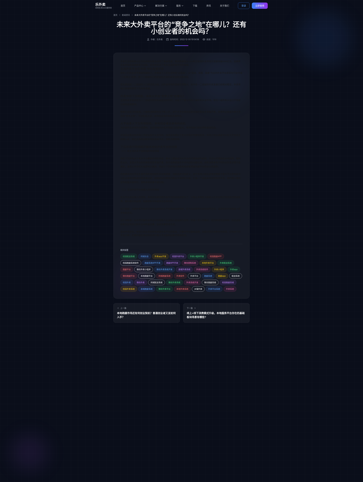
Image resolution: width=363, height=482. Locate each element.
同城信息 (145, 256)
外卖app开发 (160, 256)
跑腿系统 (208, 276)
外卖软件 (180, 276)
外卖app (234, 269)
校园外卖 (127, 282)
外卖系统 (230, 289)
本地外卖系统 (182, 289)
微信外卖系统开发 (164, 269)
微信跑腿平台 (129, 276)
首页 (123, 5)
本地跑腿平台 (147, 276)
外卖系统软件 (202, 269)
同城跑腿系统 (164, 276)
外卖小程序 (219, 269)
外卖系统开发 (192, 282)
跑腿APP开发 (172, 263)
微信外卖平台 (164, 289)
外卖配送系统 (226, 263)
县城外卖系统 (184, 269)
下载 (195, 5)
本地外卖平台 (208, 263)
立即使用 (259, 5)
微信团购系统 (190, 263)
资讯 (208, 5)
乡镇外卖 (198, 289)
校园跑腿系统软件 (131, 263)
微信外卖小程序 (144, 269)
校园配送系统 (129, 256)
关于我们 (224, 5)
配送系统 (236, 276)
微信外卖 (141, 282)
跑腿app (222, 276)
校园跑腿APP (216, 256)
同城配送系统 (156, 282)
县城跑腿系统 (147, 289)
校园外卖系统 (129, 289)
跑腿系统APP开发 (152, 263)
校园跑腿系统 (228, 282)
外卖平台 (194, 276)
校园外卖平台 (178, 256)
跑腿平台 (127, 269)
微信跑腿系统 (210, 282)
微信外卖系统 (174, 282)
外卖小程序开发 (197, 256)
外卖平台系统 (214, 289)
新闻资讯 (126, 15)
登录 (243, 5)
